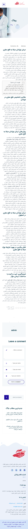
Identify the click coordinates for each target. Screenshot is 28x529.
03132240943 (20, 503)
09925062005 (12, 503)
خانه (17, 25)
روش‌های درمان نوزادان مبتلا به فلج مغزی (14, 86)
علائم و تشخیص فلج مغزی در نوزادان (15, 85)
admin (22, 46)
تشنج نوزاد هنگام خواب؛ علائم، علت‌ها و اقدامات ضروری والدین (14, 413)
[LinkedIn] (16, 470)
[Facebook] (24, 470)
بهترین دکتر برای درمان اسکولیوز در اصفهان (14, 420)
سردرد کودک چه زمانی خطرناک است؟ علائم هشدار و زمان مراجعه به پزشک (14, 427)
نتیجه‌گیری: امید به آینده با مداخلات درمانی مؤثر (13, 93)
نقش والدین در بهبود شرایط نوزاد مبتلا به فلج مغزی (13, 90)
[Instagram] (12, 470)
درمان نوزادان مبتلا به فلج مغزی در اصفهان (14, 88)
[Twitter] (20, 470)
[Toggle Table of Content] (22, 82)
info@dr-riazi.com (17, 507)
